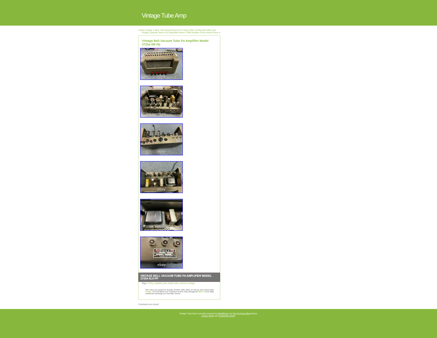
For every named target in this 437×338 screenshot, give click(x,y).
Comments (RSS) (227, 316)
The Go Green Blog (242, 313)
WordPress (223, 313)
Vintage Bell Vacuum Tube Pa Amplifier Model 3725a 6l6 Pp (176, 277)
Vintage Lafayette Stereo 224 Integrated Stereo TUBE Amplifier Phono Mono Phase (180, 32)
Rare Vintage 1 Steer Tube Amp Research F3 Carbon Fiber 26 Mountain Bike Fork (178, 30)
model (170, 283)
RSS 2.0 (201, 292)
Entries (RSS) (208, 316)
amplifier (158, 283)
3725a (150, 283)
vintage (191, 283)
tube (176, 283)
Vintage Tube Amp (164, 15)
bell (165, 283)
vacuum (183, 283)
